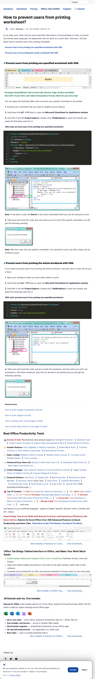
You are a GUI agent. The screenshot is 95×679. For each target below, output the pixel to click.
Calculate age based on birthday (55, 495)
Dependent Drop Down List (75, 462)
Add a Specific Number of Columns (39, 470)
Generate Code (83, 440)
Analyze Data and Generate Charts (49, 443)
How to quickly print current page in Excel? (24, 421)
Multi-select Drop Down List (20, 465)
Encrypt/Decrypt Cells (18, 484)
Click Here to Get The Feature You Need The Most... (57, 523)
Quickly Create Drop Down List (45, 462)
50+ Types (77, 491)
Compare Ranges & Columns (45, 473)
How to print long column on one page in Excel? (26, 426)
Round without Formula (54, 450)
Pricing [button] (33, 9)
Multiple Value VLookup (57, 455)
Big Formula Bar (59, 477)
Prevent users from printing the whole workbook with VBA (31, 53)
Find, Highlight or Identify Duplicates (39, 447)
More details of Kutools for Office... (47, 636)
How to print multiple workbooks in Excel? (23, 410)
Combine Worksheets (70, 481)
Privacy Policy (15, 675)
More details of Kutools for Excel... (47, 543)
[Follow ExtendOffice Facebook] (5, 659)
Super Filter (57, 484)
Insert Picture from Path (37, 498)
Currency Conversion (23, 501)
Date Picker (52, 481)
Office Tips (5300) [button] (50, 9)
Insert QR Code (19, 498)
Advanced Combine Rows (71, 501)
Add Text (40, 491)
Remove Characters (53, 491)
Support (67, 9)
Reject (84, 670)
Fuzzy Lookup (31, 458)
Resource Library (25, 481)
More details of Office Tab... (50, 591)
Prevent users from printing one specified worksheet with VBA (33, 47)
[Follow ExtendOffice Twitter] (11, 659)
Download (22, 9)
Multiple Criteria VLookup (32, 455)
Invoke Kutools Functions (78, 443)
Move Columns (63, 470)
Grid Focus (29, 477)
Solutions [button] (8, 9)
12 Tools (29, 491)
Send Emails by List (39, 484)
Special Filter (71, 484)
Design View (43, 477)
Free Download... (75, 543)
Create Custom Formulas (20, 443)
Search (81, 9)
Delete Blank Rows (67, 447)
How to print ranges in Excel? (18, 415)
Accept (73, 670)
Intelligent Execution (64, 440)
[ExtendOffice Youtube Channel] (16, 659)
